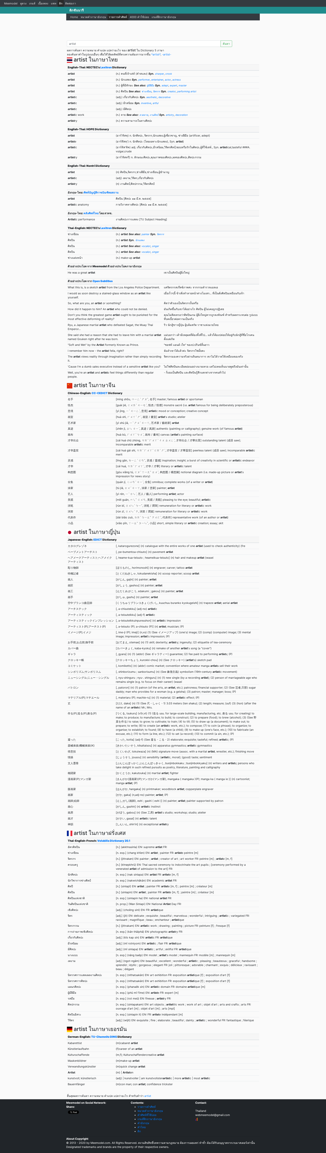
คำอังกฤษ (143, 1123)
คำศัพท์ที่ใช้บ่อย (147, 1115)
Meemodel (10, 3)
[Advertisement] (163, 29)
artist (147, 1096)
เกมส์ (32, 3)
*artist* (155, 54)
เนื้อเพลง (43, 3)
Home (74, 17)
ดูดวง (23, 3)
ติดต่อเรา (70, 3)
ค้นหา (226, 43)
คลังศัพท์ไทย (91, 213)
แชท (53, 3)
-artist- (166, 54)
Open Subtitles (103, 281)
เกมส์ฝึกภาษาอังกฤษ (164, 17)
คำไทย (142, 1127)
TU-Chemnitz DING (104, 1036)
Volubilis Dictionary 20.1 (113, 840)
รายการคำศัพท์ (118, 17)
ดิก (60, 3)
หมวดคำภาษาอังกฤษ (93, 17)
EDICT (97, 539)
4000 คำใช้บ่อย (139, 17)
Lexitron (106, 67)
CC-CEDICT (100, 393)
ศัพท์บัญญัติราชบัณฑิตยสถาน (101, 192)
